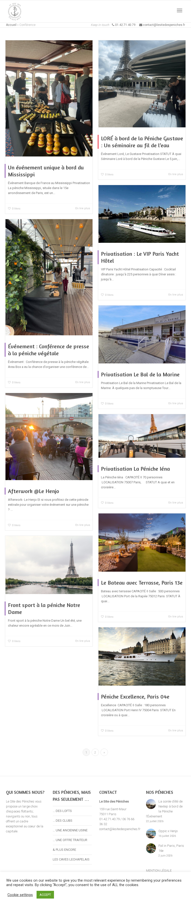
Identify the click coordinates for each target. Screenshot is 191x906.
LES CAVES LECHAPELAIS (71, 859)
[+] (49, 98)
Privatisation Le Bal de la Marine (140, 374)
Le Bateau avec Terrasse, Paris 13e (142, 582)
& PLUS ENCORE (64, 850)
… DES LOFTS (62, 811)
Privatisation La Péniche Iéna (135, 468)
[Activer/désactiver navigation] (179, 10)
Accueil (11, 25)
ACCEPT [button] (45, 895)
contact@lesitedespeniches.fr (120, 829)
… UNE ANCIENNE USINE (70, 830)
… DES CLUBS (62, 820)
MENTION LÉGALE (159, 870)
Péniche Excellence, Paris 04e (135, 696)
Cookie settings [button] (20, 895)
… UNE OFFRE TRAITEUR (70, 840)
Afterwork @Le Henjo (33, 491)
